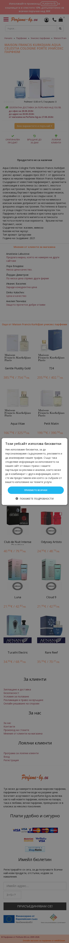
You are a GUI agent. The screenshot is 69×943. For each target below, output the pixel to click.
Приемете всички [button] (35, 490)
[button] (35, 498)
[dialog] (34, 471)
